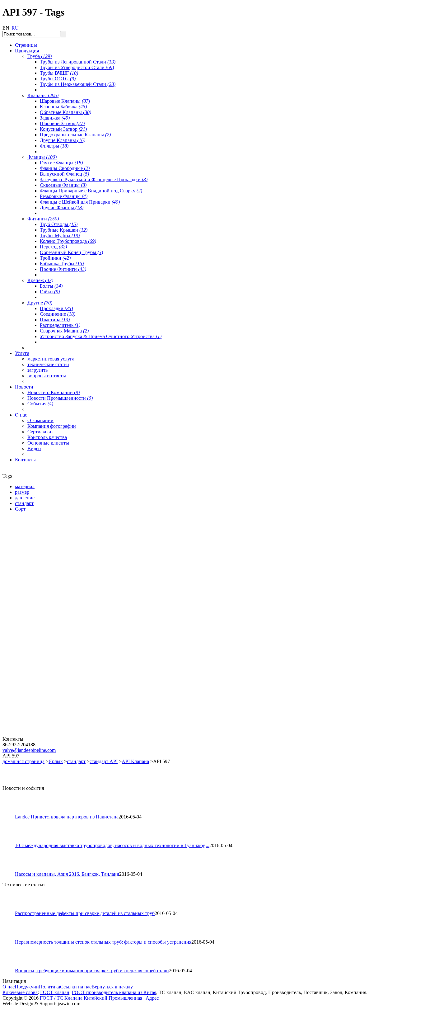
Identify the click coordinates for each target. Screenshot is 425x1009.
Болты (51, 286)
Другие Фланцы (61, 207)
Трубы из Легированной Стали (77, 61)
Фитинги (43, 218)
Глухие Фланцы (61, 162)
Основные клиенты (48, 443)
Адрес (152, 998)
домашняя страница (23, 761)
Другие (39, 302)
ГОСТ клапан (54, 992)
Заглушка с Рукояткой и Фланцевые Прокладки (93, 179)
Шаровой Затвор (62, 123)
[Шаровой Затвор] (40, 661)
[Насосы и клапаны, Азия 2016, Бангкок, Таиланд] (11, 869)
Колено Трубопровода (68, 241)
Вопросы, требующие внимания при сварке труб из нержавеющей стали (92, 970)
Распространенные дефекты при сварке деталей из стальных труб (85, 913)
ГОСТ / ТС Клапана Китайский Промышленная (91, 998)
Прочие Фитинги (63, 269)
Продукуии (27, 986)
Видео (34, 448)
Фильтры (54, 146)
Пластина (55, 319)
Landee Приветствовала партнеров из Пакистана (67, 816)
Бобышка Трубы (62, 263)
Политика (49, 986)
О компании (40, 420)
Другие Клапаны (62, 140)
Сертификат (40, 431)
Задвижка (55, 117)
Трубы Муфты (60, 235)
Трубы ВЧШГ (59, 73)
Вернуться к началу (112, 986)
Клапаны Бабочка (63, 106)
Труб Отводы (58, 224)
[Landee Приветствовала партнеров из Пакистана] (11, 812)
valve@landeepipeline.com (29, 750)
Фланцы (42, 157)
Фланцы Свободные (65, 168)
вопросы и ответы (46, 375)
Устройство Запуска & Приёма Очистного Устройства (100, 336)
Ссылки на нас (75, 986)
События (40, 403)
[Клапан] (40, 588)
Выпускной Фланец (64, 174)
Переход (53, 246)
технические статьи (48, 364)
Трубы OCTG (58, 78)
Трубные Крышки (63, 230)
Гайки (50, 291)
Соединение (57, 314)
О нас (8, 986)
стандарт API (104, 761)
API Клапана (135, 761)
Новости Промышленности (60, 398)
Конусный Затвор (63, 129)
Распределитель (60, 325)
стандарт (76, 761)
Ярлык (56, 761)
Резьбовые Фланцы (63, 196)
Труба (39, 56)
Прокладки (56, 308)
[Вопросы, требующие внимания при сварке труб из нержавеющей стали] (11, 966)
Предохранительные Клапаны (75, 134)
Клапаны (42, 95)
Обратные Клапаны (65, 112)
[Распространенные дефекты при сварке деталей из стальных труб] (11, 909)
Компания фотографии (51, 426)
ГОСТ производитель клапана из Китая (114, 992)
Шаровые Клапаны (65, 101)
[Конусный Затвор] (40, 734)
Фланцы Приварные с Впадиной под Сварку (91, 190)
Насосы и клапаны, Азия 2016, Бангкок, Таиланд (67, 874)
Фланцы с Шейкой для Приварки (80, 202)
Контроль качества (47, 437)
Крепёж (40, 280)
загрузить (37, 370)
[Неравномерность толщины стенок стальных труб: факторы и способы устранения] (11, 937)
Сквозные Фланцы (63, 185)
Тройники (55, 258)
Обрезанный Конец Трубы (71, 252)
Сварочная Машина (64, 330)
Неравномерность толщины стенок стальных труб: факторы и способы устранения (103, 942)
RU (15, 28)
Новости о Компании (53, 392)
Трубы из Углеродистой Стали (77, 67)
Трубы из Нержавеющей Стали (77, 84)
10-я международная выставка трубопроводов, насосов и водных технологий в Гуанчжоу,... (112, 845)
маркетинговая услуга (50, 358)
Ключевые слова (20, 992)
